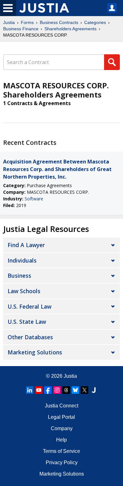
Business (19, 275)
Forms (27, 22)
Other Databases (30, 337)
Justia (9, 22)
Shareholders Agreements (70, 28)
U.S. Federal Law (29, 306)
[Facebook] (48, 390)
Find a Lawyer (26, 245)
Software (34, 199)
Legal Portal (61, 417)
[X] (84, 390)
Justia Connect (61, 405)
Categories (95, 22)
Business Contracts (59, 22)
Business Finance (20, 28)
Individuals (22, 260)
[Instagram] (57, 390)
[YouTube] (39, 390)
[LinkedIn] (29, 390)
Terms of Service (61, 451)
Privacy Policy (62, 462)
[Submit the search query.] (112, 62)
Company (62, 428)
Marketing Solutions (35, 352)
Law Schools (24, 291)
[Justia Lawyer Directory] (93, 390)
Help (61, 439)
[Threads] (66, 390)
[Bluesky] (75, 390)
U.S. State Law (27, 321)
